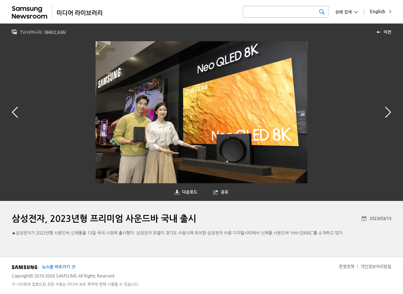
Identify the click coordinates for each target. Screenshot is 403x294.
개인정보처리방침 (376, 266)
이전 (387, 32)
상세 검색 (343, 12)
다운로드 (189, 192)
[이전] (15, 112)
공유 (224, 192)
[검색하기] (322, 11)
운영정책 (346, 266)
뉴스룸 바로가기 (56, 267)
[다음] (388, 112)
